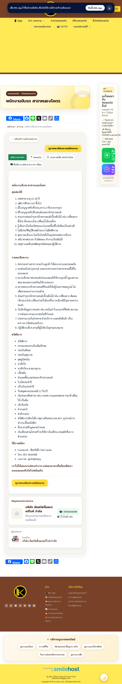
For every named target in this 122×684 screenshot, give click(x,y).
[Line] (29, 605)
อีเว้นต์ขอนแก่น (101, 21)
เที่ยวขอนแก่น (79, 21)
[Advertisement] (61, 52)
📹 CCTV (62, 26)
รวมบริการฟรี (80, 26)
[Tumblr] (11, 605)
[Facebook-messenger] (34, 605)
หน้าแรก (11, 126)
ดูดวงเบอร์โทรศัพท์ (93, 646)
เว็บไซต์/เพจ (66, 516)
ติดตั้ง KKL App (95, 8)
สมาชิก (114, 8)
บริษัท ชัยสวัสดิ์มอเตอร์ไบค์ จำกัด (39, 540)
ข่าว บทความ (35, 21)
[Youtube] (15, 605)
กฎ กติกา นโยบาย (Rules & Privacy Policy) (61, 676)
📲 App (17, 21)
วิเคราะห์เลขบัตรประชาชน (52, 654)
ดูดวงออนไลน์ (26, 646)
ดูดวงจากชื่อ (76, 654)
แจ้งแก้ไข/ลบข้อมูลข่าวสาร (61, 678)
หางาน (20, 126)
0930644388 (70, 511)
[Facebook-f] (6, 605)
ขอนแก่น (37, 157)
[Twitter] (24, 605)
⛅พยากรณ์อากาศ (41, 26)
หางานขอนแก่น (59, 21)
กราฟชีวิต (43, 646)
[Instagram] (20, 605)
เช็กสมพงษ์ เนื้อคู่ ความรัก (66, 646)
